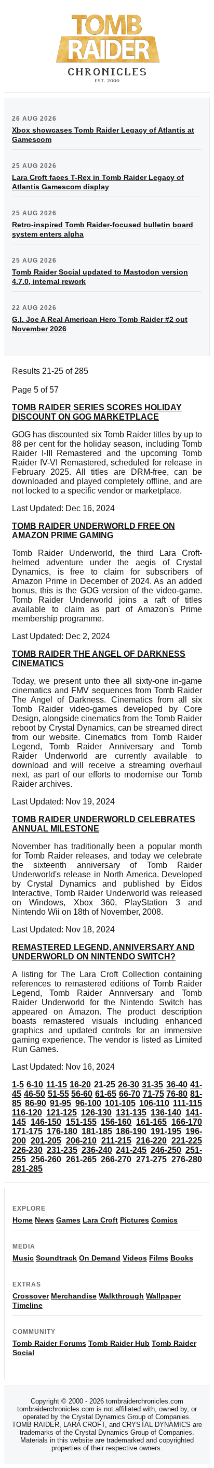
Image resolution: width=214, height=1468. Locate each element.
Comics (164, 1220)
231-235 (62, 1150)
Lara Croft (100, 1220)
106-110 (154, 1103)
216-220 (151, 1140)
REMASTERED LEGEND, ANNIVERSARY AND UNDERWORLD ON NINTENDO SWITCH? (103, 952)
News (44, 1220)
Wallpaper (163, 1296)
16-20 (80, 1084)
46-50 (34, 1093)
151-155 (81, 1122)
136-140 (166, 1112)
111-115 (187, 1103)
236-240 (97, 1150)
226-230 (27, 1150)
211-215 (116, 1140)
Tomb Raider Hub (119, 1343)
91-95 (60, 1103)
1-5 (18, 1084)
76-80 (177, 1093)
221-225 (186, 1140)
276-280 (186, 1159)
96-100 (88, 1103)
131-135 (131, 1112)
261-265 (81, 1159)
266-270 (116, 1159)
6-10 (34, 1084)
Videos (135, 1258)
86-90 (35, 1103)
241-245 (131, 1150)
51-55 (58, 1093)
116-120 (27, 1112)
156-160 (116, 1122)
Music (23, 1258)
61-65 (105, 1093)
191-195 (166, 1131)
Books (181, 1258)
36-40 (177, 1084)
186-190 (131, 1131)
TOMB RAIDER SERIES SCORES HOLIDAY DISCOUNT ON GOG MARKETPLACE (97, 412)
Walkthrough (121, 1296)
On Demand (100, 1258)
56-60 (81, 1093)
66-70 (129, 1093)
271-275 (151, 1159)
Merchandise (74, 1296)
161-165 (151, 1122)
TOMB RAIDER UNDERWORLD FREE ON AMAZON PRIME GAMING (93, 531)
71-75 (153, 1093)
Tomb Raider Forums (49, 1343)
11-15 (56, 1084)
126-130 (96, 1112)
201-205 (46, 1140)
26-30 (128, 1084)
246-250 (166, 1150)
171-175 (27, 1131)
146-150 (46, 1122)
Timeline (27, 1305)
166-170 (186, 1122)
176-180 (62, 1131)
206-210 (81, 1140)
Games (68, 1220)
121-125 (61, 1112)
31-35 (152, 1084)
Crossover (30, 1296)
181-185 (97, 1131)
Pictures (134, 1220)
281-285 (27, 1168)
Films (158, 1258)
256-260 (46, 1159)
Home (22, 1220)
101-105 (120, 1103)
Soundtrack (56, 1258)
